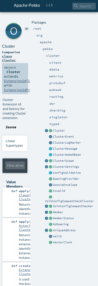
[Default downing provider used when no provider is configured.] (50, 224)
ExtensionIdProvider (23, 90)
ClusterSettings (66, 166)
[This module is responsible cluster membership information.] (50, 131)
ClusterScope (63, 160)
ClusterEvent (63, 136)
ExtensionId (15, 81)
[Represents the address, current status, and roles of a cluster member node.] (50, 212)
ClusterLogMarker (67, 142)
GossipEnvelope (65, 185)
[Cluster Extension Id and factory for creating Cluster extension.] (46, 131)
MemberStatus (63, 218)
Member (58, 212)
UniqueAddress (64, 230)
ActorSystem (30, 225)
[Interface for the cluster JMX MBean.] (50, 155)
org (27, 28)
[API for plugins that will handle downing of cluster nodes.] (50, 179)
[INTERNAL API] (50, 197)
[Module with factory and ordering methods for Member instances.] (46, 212)
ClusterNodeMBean (67, 154)
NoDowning (61, 224)
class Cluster (9, 58)
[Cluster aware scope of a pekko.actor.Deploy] (46, 161)
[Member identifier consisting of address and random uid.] (50, 230)
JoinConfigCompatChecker (73, 206)
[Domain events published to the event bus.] (50, 137)
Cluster (59, 130)
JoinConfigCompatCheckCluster (69, 201)
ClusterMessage (65, 148)
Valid (57, 236)
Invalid (59, 191)
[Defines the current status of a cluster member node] (50, 218)
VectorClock (62, 242)
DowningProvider (66, 179)
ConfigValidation (67, 173)
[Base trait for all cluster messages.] (50, 149)
